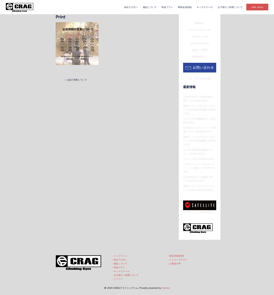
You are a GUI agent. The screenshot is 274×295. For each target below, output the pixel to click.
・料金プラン (118, 267)
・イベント (117, 278)
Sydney (166, 287)
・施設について (119, 263)
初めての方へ (131, 7)
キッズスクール (205, 7)
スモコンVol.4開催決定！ (196, 118)
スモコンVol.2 (190, 158)
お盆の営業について (77, 79)
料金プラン (167, 7)
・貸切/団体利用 (175, 255)
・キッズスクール (120, 271)
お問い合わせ (257, 7)
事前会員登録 (185, 7)
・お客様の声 (174, 263)
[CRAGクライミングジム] (19, 6)
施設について (150, 7)
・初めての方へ (119, 259)
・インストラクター (177, 259)
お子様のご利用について (230, 7)
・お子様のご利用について (125, 275)
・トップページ (119, 255)
